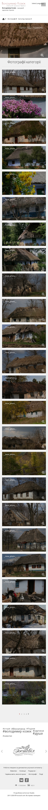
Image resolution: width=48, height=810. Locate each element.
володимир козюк (18, 731)
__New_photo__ (10, 72)
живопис (8, 736)
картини (39, 731)
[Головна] (5, 19)
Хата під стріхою (24, 19)
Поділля (31, 729)
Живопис (13, 771)
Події (41, 774)
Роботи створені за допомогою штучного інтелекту (23, 768)
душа (39, 733)
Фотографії (12, 19)
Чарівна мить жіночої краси (15, 774)
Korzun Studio (29, 793)
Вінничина (19, 729)
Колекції (23, 771)
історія (7, 729)
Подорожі (31, 771)
